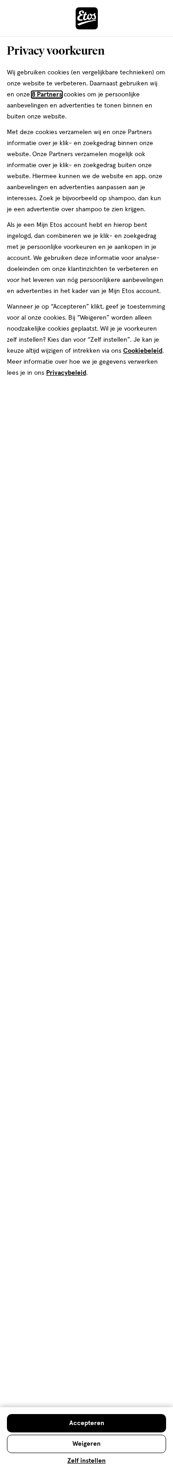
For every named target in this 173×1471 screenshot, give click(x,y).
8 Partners (47, 94)
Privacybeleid (66, 373)
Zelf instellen (86, 1461)
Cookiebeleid (142, 351)
